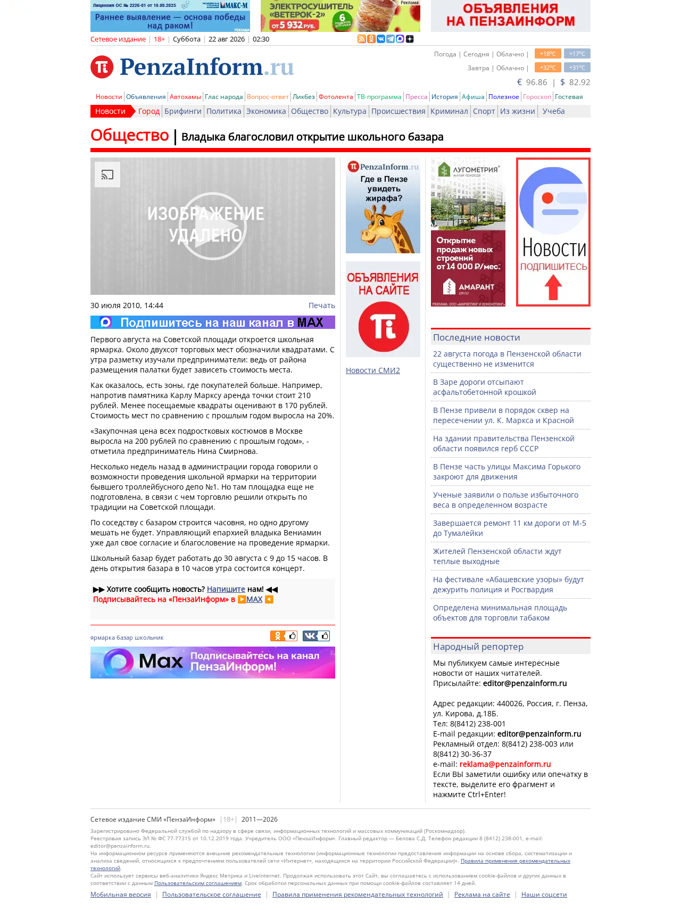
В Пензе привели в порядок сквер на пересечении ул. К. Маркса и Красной (503, 415)
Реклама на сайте (482, 894)
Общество (309, 111)
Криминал (449, 111)
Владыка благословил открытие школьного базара (312, 136)
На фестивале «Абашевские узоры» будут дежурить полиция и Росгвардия (508, 584)
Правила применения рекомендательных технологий (357, 894)
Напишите (226, 589)
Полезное (503, 96)
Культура (350, 111)
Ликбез (304, 96)
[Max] (212, 322)
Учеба (554, 111)
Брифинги (183, 111)
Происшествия (398, 111)
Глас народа (224, 96)
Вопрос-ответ (268, 96)
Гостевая (569, 96)
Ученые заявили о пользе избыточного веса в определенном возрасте (505, 500)
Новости (109, 96)
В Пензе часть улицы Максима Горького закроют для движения (506, 471)
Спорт (484, 111)
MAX (254, 599)
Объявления (146, 96)
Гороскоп (537, 96)
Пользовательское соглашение (211, 894)
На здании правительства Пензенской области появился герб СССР (504, 443)
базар (125, 637)
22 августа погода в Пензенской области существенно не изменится (507, 359)
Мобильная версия (120, 894)
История (444, 96)
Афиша (473, 96)
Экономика (266, 111)
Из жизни (517, 111)
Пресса (416, 96)
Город (149, 111)
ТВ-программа (379, 96)
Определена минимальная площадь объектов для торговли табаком (500, 612)
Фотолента (336, 96)
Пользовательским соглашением (198, 883)
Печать (322, 305)
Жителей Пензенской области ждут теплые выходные (497, 556)
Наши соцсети (544, 894)
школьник (149, 637)
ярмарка (102, 637)
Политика (224, 111)
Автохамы (185, 96)
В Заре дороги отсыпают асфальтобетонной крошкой (484, 387)
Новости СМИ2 (373, 370)
